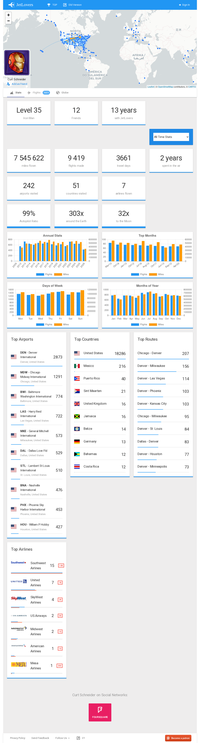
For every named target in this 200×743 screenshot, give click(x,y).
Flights (40, 92)
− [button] (8, 20)
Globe (64, 92)
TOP (54, 4)
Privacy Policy (17, 738)
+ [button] (8, 15)
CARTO (192, 86)
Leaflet (151, 86)
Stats (18, 92)
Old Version (75, 4)
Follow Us (61, 738)
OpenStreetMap (165, 86)
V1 (83, 738)
